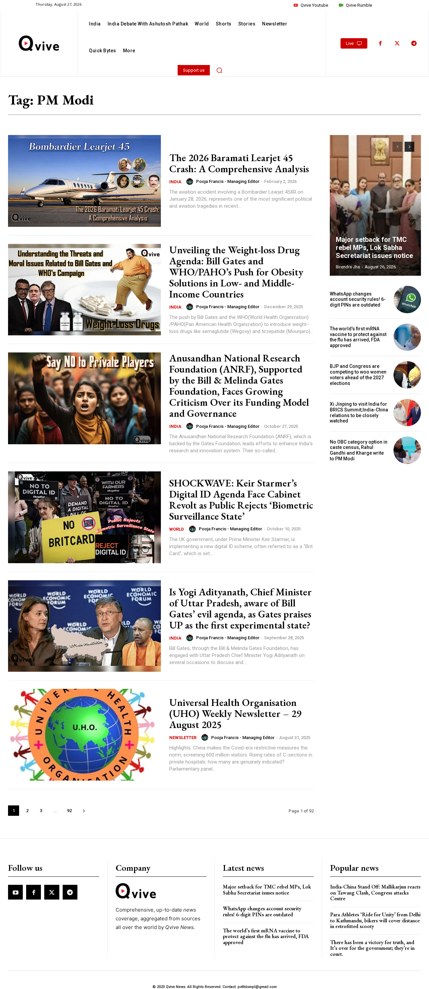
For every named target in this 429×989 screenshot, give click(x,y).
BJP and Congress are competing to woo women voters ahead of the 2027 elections (358, 375)
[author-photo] (190, 181)
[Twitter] (397, 43)
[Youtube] (15, 892)
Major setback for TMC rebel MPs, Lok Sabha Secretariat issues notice (374, 248)
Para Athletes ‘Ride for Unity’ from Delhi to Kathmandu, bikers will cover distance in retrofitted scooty (375, 920)
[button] (219, 70)
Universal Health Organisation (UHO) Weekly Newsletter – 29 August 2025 (235, 713)
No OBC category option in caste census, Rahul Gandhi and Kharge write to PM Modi (358, 450)
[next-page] (83, 810)
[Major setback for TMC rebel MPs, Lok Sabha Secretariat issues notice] (375, 205)
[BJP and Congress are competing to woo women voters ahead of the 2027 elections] (407, 375)
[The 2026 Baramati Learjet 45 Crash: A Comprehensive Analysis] (84, 181)
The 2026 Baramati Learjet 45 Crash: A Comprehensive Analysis (239, 163)
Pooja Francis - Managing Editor (227, 181)
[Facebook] (380, 43)
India (175, 181)
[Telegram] (414, 43)
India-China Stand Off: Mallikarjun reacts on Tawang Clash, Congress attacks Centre (375, 892)
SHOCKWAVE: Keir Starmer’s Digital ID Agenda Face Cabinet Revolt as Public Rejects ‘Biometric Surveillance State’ (241, 499)
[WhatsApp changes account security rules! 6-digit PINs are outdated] (407, 299)
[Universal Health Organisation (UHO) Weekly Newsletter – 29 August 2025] (84, 735)
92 (69, 810)
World (176, 529)
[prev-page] (397, 147)
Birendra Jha (348, 266)
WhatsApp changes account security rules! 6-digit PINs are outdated (358, 299)
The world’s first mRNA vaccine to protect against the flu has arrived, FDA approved (358, 337)
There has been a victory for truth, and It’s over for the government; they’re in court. (372, 948)
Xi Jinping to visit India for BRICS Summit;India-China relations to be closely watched (359, 412)
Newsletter (182, 737)
